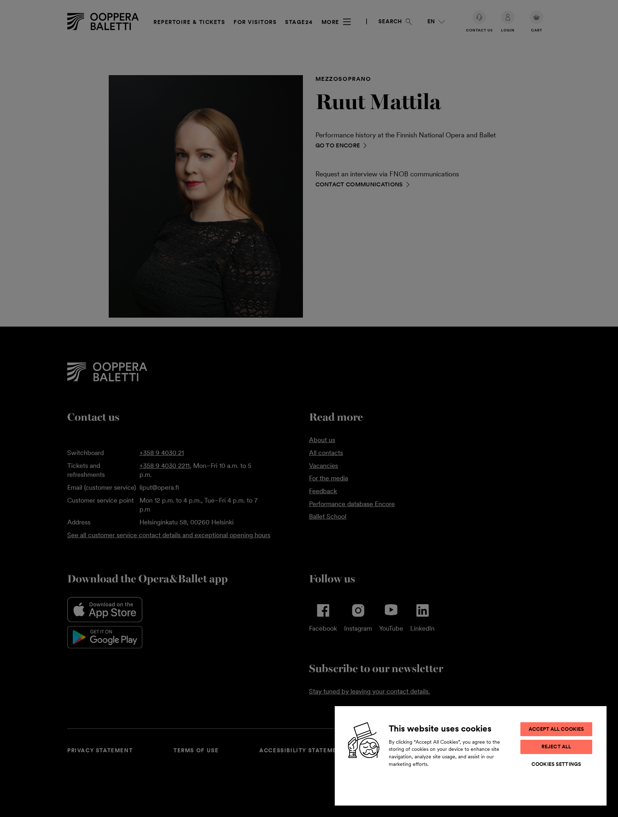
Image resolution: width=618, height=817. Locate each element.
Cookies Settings (556, 764)
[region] (471, 755)
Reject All (556, 746)
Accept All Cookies (556, 729)
